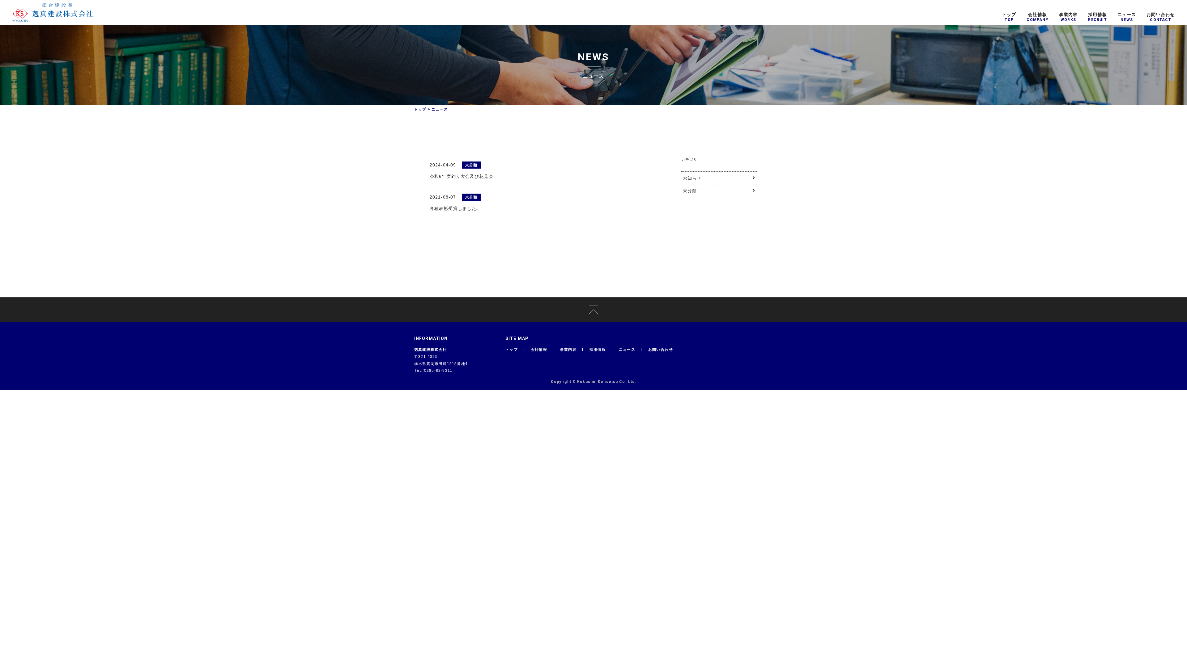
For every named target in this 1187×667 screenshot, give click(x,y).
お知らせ (692, 178)
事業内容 (568, 349)
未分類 (690, 190)
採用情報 (597, 349)
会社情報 (539, 349)
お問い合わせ (660, 349)
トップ (420, 109)
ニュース (627, 349)
